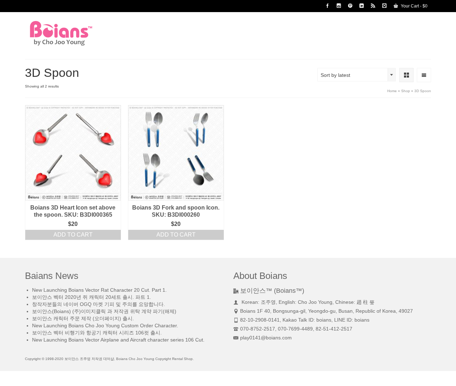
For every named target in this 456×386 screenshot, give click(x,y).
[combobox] (356, 74)
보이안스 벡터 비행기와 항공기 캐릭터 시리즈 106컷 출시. (97, 332)
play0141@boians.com (266, 337)
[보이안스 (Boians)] (89, 33)
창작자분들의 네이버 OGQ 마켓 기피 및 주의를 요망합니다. (98, 304)
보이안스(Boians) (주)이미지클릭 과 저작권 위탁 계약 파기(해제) (104, 311)
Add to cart (73, 235)
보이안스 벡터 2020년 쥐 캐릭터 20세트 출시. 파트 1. (91, 297)
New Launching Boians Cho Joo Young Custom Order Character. (105, 325)
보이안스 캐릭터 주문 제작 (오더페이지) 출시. (83, 318)
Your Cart (414, 6)
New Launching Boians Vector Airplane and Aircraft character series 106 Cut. (118, 340)
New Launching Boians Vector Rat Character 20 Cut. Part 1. (99, 290)
